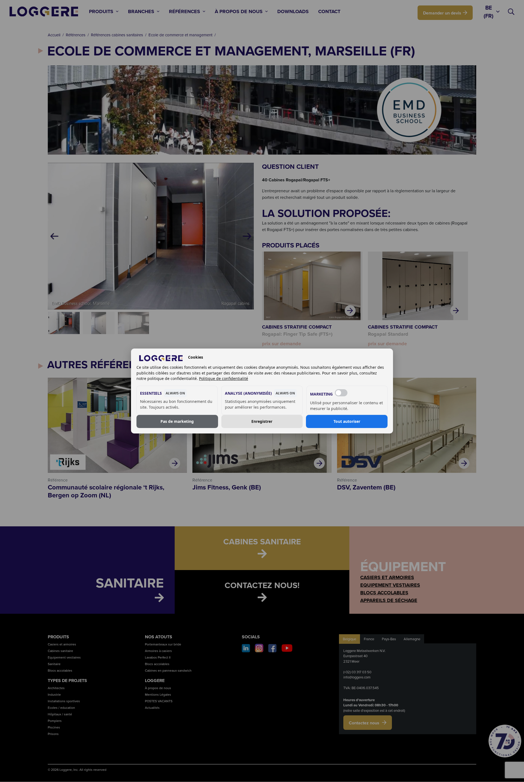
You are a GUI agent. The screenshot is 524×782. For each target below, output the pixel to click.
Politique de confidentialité (223, 378)
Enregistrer (261, 421)
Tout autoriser (347, 421)
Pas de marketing (177, 421)
